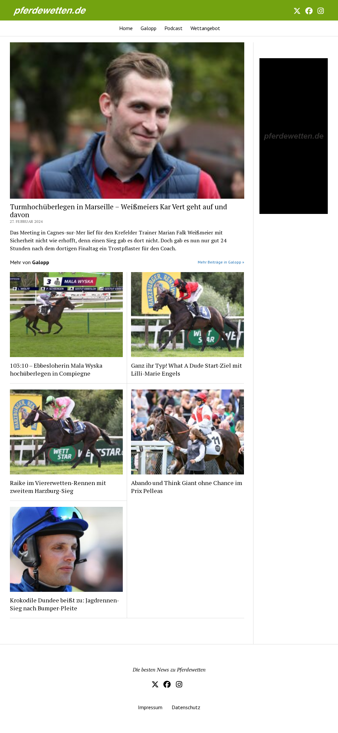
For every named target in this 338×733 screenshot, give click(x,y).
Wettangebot (205, 28)
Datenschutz (186, 707)
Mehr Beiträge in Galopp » (221, 262)
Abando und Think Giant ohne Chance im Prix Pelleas (186, 487)
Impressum (150, 707)
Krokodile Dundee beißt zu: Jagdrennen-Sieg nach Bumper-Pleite (64, 604)
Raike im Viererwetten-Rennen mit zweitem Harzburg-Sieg (58, 487)
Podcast (173, 28)
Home (126, 28)
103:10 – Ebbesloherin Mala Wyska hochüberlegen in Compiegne (56, 369)
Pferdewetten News (57, 10)
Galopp (148, 28)
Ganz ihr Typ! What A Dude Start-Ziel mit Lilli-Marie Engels (186, 369)
